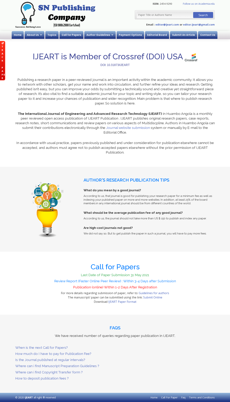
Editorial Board (157, 35)
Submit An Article (183, 35)
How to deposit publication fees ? (42, 378)
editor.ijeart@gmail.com (199, 24)
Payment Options (130, 35)
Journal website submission (128, 128)
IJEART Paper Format (122, 302)
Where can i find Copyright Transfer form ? (49, 372)
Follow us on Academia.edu (199, 3)
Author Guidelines (98, 35)
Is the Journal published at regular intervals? (50, 360)
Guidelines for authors (154, 293)
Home (18, 35)
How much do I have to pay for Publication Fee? (53, 354)
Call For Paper (169, 397)
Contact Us (207, 35)
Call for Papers (71, 35)
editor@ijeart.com (167, 24)
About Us (33, 35)
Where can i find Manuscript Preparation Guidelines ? (57, 366)
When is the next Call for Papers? (41, 348)
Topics (51, 35)
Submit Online (152, 297)
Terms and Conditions (202, 397)
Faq (183, 397)
